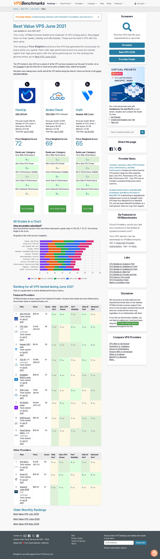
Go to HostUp (27, 209)
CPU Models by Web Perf (119, 272)
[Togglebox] (16, 423)
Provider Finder (127, 59)
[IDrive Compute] (16, 491)
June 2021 (35, 9)
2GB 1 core (24, 390)
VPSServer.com (46, 554)
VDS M (23, 360)
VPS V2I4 (50, 114)
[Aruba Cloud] (16, 331)
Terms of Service (78, 541)
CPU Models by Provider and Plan (123, 274)
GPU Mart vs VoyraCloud (119, 344)
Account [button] (140, 3)
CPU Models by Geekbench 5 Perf (123, 266)
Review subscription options (115, 548)
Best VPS (24, 9)
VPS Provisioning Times (118, 280)
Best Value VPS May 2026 (26, 524)
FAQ (73, 536)
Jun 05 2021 (89, 132)
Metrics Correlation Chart (119, 282)
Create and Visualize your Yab (123, 120)
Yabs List (114, 122)
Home (15, 9)
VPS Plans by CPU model (119, 277)
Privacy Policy (77, 538)
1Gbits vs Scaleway (117, 354)
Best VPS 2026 (127, 52)
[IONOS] (16, 435)
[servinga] (16, 467)
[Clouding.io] (16, 395)
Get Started (115, 117)
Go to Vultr (87, 209)
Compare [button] (91, 3)
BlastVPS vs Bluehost (118, 357)
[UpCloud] (16, 407)
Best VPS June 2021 (45, 56)
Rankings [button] (51, 3)
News (109, 3)
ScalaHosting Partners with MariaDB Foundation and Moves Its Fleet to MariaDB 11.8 (73, 17)
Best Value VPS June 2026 (26, 519)
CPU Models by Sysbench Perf (122, 264)
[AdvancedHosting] (16, 479)
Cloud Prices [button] (65, 3)
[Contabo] (16, 364)
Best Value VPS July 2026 (26, 514)
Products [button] (118, 3)
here (134, 246)
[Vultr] (16, 349)
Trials (102, 3)
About (73, 544)
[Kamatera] (16, 379)
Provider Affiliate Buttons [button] (128, 323)
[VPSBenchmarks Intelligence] (154, 553)
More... (112, 360)
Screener (20, 67)
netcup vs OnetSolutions (119, 349)
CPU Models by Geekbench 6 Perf (123, 269)
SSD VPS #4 (21, 114)
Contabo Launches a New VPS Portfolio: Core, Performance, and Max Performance (127, 167)
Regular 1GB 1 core (85, 114)
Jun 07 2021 (28, 132)
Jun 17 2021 (58, 132)
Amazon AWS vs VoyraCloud (120, 352)
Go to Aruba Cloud (57, 209)
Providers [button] (79, 3)
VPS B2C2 (24, 462)
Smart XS (24, 474)
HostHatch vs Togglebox (119, 346)
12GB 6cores (25, 418)
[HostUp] (16, 318)
